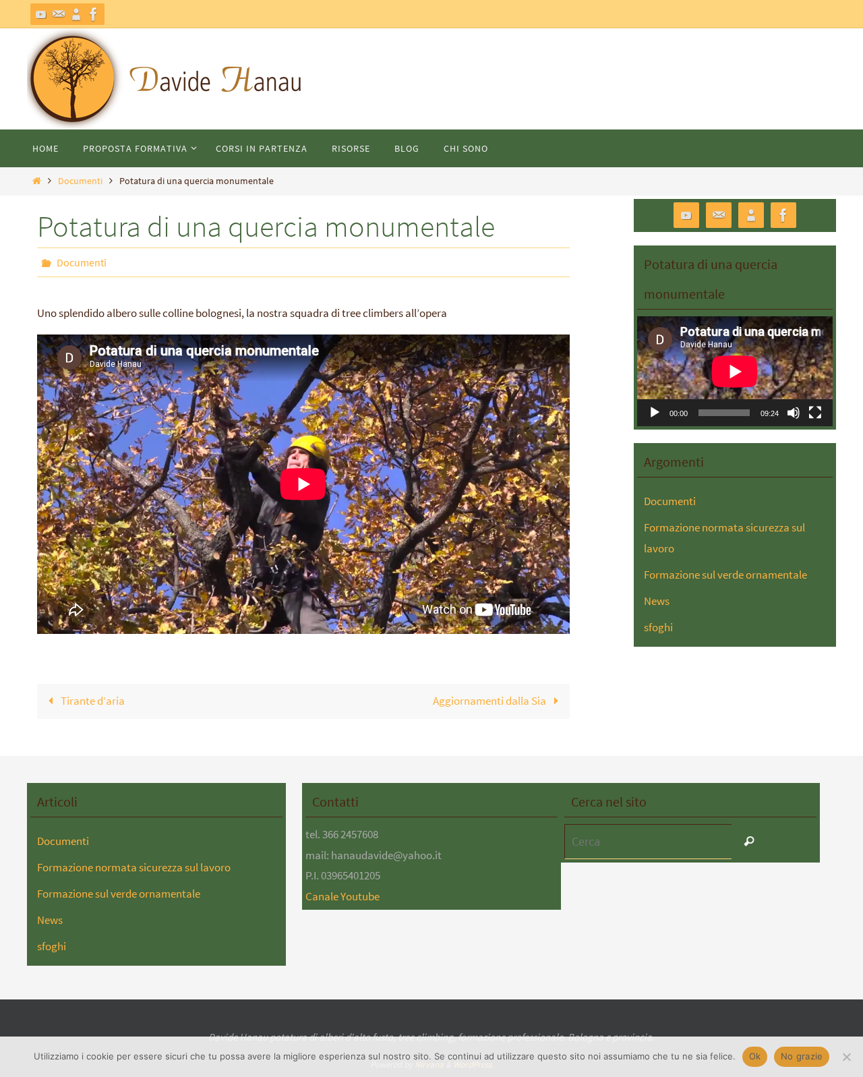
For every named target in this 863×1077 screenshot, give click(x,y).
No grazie (802, 1056)
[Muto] (793, 412)
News (656, 600)
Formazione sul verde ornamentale (725, 574)
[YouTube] (41, 14)
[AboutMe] (76, 14)
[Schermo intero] (815, 412)
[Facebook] (94, 14)
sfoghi (658, 627)
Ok (755, 1056)
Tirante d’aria (92, 700)
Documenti (80, 181)
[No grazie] (846, 1057)
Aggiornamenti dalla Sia (490, 700)
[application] (735, 371)
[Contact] (58, 14)
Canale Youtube (342, 896)
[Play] (654, 412)
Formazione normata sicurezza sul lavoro (134, 867)
